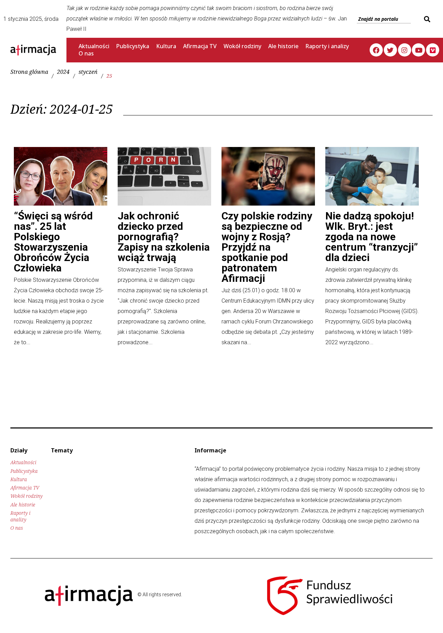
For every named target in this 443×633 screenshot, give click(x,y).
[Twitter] (390, 50)
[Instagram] (404, 50)
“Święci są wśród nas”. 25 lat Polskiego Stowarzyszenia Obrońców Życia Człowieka (53, 242)
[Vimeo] (432, 50)
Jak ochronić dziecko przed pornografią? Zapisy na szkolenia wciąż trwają (164, 236)
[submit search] (426, 19)
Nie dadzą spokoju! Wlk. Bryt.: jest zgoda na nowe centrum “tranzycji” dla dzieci (371, 236)
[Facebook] (376, 50)
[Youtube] (418, 50)
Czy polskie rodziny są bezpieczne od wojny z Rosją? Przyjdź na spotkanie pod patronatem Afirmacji (267, 247)
